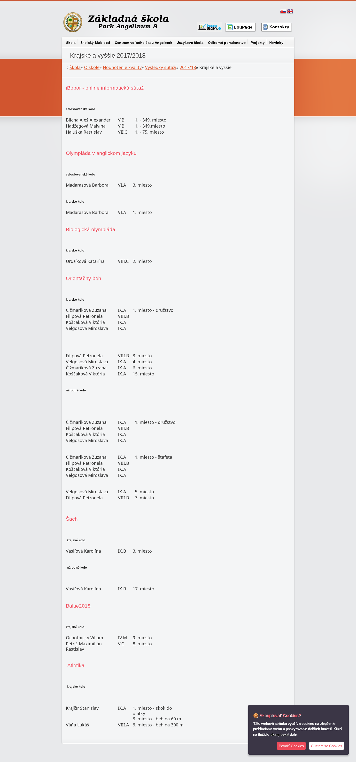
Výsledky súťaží (160, 67)
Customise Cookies (326, 746)
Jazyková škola (190, 43)
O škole (92, 67)
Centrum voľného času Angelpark (143, 43)
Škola (71, 43)
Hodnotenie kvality (122, 67)
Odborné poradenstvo (227, 43)
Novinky (276, 43)
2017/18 (188, 67)
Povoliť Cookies (291, 746)
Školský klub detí (95, 43)
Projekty (258, 43)
